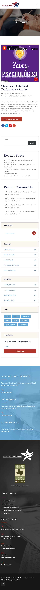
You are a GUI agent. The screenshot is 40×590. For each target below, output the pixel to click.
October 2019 (20, 300)
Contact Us (6, 513)
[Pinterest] (10, 125)
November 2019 (20, 295)
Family (7, 320)
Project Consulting (10, 324)
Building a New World (10, 174)
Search (6, 140)
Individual (24, 320)
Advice (7, 316)
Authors (16, 316)
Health (15, 320)
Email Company (6, 546)
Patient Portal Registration (11, 507)
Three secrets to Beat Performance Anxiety (15, 87)
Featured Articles (8, 96)
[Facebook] (3, 125)
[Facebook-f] (3, 584)
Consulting (26, 316)
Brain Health (20, 255)
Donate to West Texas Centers (12, 510)
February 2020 (20, 285)
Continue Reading (11, 119)
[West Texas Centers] (10, 4)
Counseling (20, 260)
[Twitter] (6, 125)
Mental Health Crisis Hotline (10, 536)
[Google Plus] (14, 125)
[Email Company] (2, 543)
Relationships (17, 96)
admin (7, 93)
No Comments (28, 96)
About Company (8, 504)
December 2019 (20, 290)
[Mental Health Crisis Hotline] (2, 534)
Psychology (23, 324)
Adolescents (20, 250)
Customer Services (8, 501)
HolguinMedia (16, 580)
